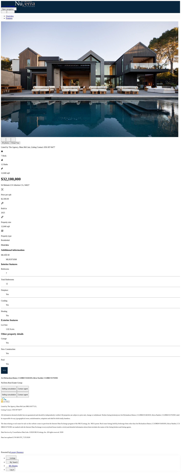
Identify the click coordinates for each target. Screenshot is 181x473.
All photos (5, 143)
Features (9, 18)
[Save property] (8, 140)
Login (4, 12)
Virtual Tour (15, 143)
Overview (10, 16)
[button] (90, 79)
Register (11, 12)
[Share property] (13, 140)
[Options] (3, 140)
